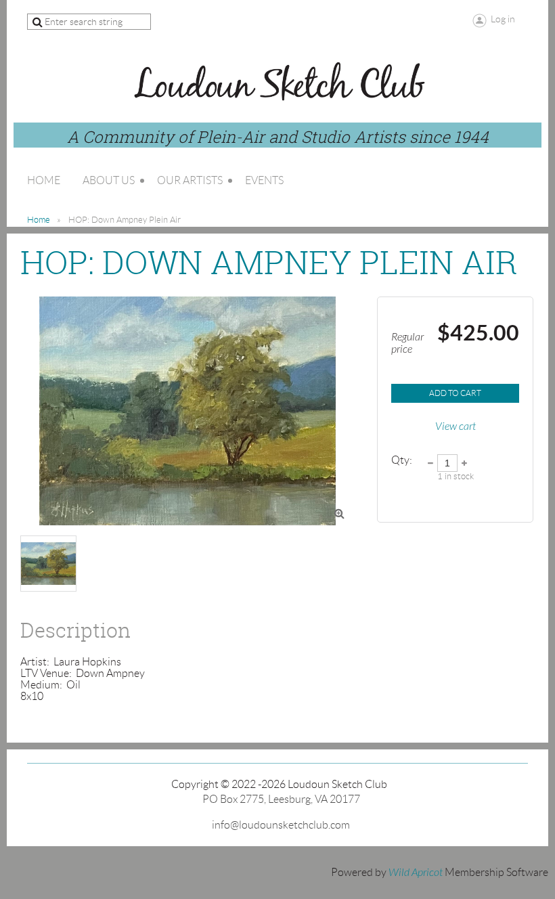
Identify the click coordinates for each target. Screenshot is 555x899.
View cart (455, 426)
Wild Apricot (415, 873)
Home (38, 220)
